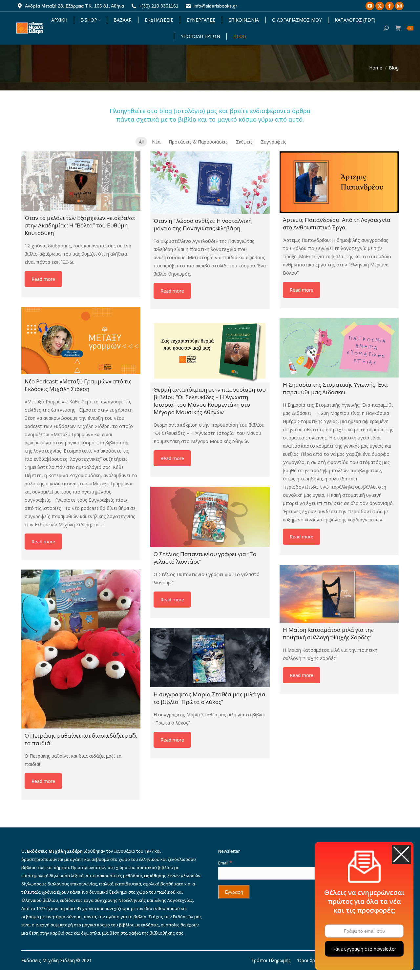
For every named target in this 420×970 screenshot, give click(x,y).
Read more (43, 279)
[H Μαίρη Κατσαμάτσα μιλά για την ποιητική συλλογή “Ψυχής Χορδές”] (339, 594)
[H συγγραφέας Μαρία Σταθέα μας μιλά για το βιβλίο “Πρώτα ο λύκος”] (209, 657)
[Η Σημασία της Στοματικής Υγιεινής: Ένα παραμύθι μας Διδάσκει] (339, 348)
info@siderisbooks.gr (215, 6)
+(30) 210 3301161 (158, 6)
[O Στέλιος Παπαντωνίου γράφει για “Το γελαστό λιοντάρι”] (209, 517)
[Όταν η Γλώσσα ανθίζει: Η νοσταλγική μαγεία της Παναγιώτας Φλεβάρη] (209, 182)
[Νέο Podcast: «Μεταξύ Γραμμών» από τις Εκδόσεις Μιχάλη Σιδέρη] (80, 340)
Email (225, 863)
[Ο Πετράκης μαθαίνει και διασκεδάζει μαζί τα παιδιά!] (80, 649)
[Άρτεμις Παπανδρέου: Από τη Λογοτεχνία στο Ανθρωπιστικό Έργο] (339, 182)
